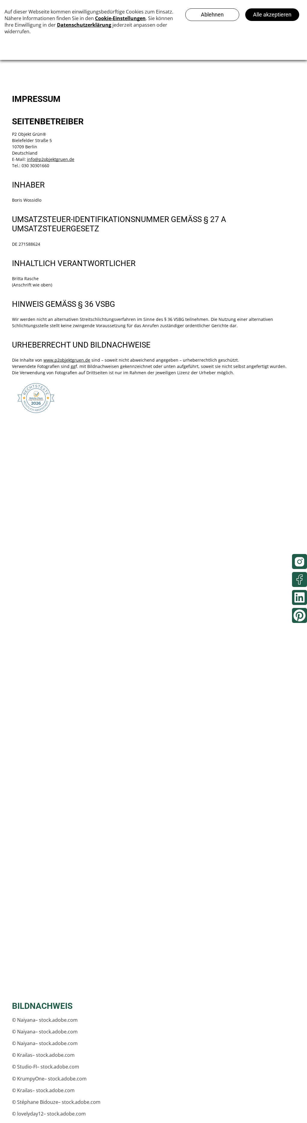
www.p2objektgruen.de (66, 360)
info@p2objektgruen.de (50, 159)
